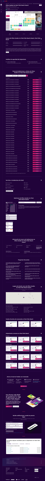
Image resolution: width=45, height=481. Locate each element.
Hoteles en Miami (26, 447)
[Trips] (1, 9)
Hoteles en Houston (26, 451)
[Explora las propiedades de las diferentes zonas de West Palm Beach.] (41, 333)
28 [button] (23, 25)
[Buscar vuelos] (1, 3)
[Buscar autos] (1, 6)
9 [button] (21, 20)
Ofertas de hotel (7, 3)
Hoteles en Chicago (9, 450)
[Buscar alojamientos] (1, 4)
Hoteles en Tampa (26, 452)
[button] (1, 1)
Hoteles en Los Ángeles (26, 448)
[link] (14, 341)
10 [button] (28, 20)
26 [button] (14, 25)
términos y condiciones (17, 432)
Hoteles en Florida (24, 3)
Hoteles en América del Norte (13, 3)
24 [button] (11, 25)
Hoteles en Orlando (9, 448)
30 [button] (21, 25)
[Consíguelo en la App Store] (36, 471)
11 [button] (30, 20)
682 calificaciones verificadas (14, 9)
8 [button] (25, 20)
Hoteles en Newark (26, 450)
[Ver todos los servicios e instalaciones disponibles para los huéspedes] (41, 180)
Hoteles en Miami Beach (26, 449)
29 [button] (19, 25)
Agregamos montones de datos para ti (11, 462)
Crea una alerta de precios (36, 381)
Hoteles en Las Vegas (9, 449)
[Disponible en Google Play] (36, 469)
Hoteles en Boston (9, 452)
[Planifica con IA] (1, 7)
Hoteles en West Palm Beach (29, 3)
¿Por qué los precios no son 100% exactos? (12, 463)
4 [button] (30, 18)
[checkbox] (9, 223)
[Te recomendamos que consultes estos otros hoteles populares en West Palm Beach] (41, 319)
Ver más (40, 344)
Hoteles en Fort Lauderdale (10, 451)
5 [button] (14, 20)
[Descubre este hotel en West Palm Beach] (41, 38)
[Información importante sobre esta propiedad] (41, 240)
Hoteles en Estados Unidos (19, 3)
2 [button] (21, 18)
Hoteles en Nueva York (9, 447)
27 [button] (16, 25)
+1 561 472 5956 (8, 8)
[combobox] (15, 423)
